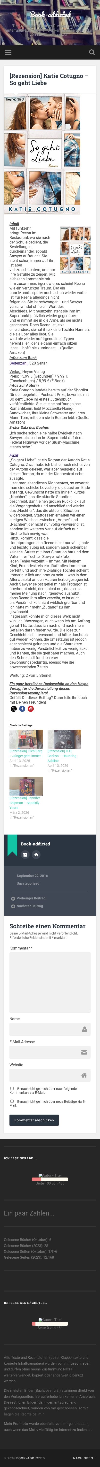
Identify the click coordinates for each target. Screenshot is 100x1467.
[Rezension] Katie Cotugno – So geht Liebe (49, 79)
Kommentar (20, 948)
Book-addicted (50, 14)
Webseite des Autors (36, 854)
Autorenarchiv (25, 854)
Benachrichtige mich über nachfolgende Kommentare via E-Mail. (43, 1091)
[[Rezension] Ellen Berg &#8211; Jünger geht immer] (26, 739)
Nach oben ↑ (84, 1458)
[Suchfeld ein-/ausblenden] (92, 52)
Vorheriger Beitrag (31, 898)
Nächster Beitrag (30, 906)
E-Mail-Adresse (22, 1042)
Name (14, 1019)
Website (16, 1065)
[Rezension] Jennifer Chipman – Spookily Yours (24, 803)
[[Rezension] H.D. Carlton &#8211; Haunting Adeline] (64, 739)
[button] (14, 709)
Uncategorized (28, 883)
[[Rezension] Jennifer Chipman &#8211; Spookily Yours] (26, 786)
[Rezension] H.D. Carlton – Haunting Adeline (62, 756)
